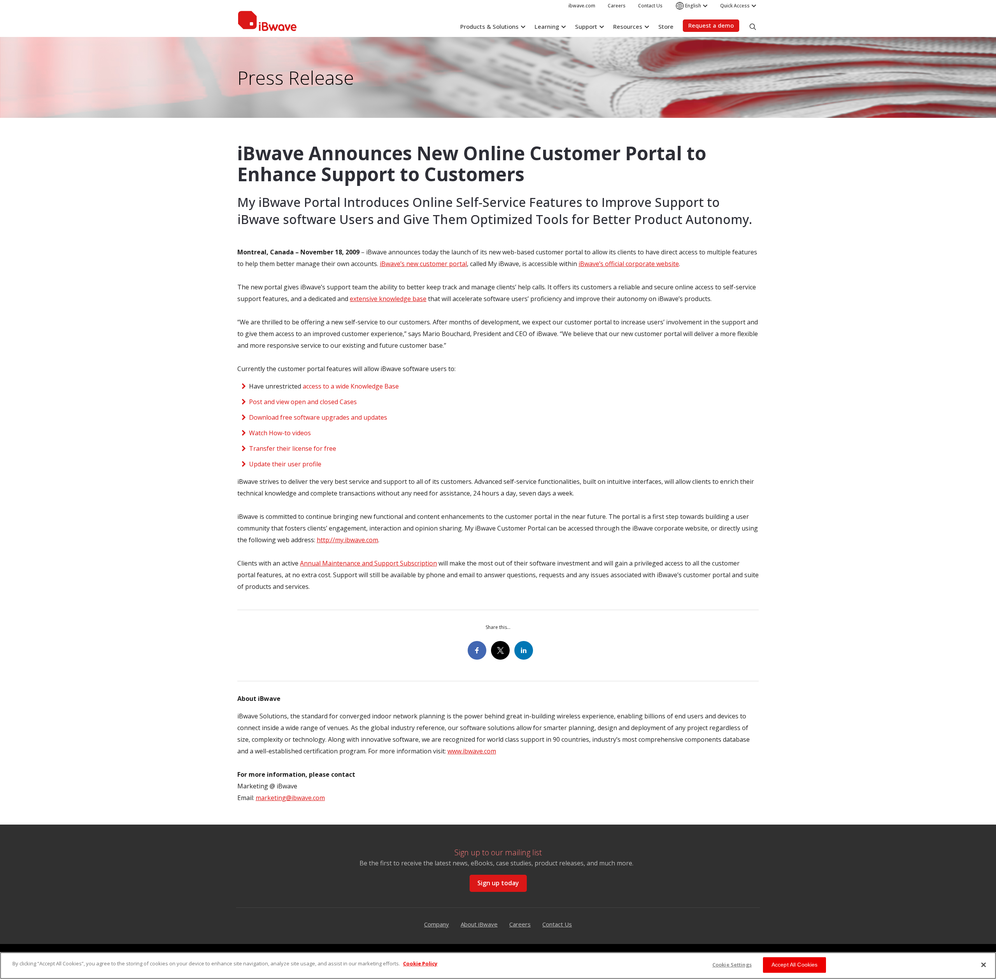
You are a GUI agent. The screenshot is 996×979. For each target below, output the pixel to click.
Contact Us (557, 924)
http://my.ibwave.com (347, 540)
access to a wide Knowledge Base (351, 386)
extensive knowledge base (388, 298)
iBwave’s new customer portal (423, 263)
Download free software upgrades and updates (318, 417)
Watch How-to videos (280, 433)
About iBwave (479, 924)
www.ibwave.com (471, 751)
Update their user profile (285, 464)
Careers (520, 924)
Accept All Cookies (795, 964)
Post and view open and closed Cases (303, 402)
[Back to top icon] (982, 936)
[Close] (983, 964)
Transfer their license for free (292, 448)
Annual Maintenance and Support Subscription (368, 563)
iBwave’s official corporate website (629, 263)
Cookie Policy (420, 963)
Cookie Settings (732, 964)
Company (436, 924)
